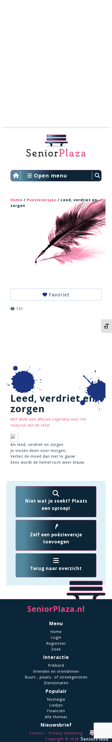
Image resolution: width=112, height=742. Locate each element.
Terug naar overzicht (56, 568)
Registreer (56, 643)
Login (56, 637)
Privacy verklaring (66, 733)
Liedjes (56, 705)
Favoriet (58, 294)
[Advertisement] (56, 66)
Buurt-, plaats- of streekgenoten (56, 677)
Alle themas (56, 716)
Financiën (56, 710)
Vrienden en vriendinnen (56, 671)
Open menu (49, 175)
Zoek (56, 649)
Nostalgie (56, 699)
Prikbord (56, 665)
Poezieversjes (41, 199)
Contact (37, 733)
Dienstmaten (56, 682)
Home (16, 199)
